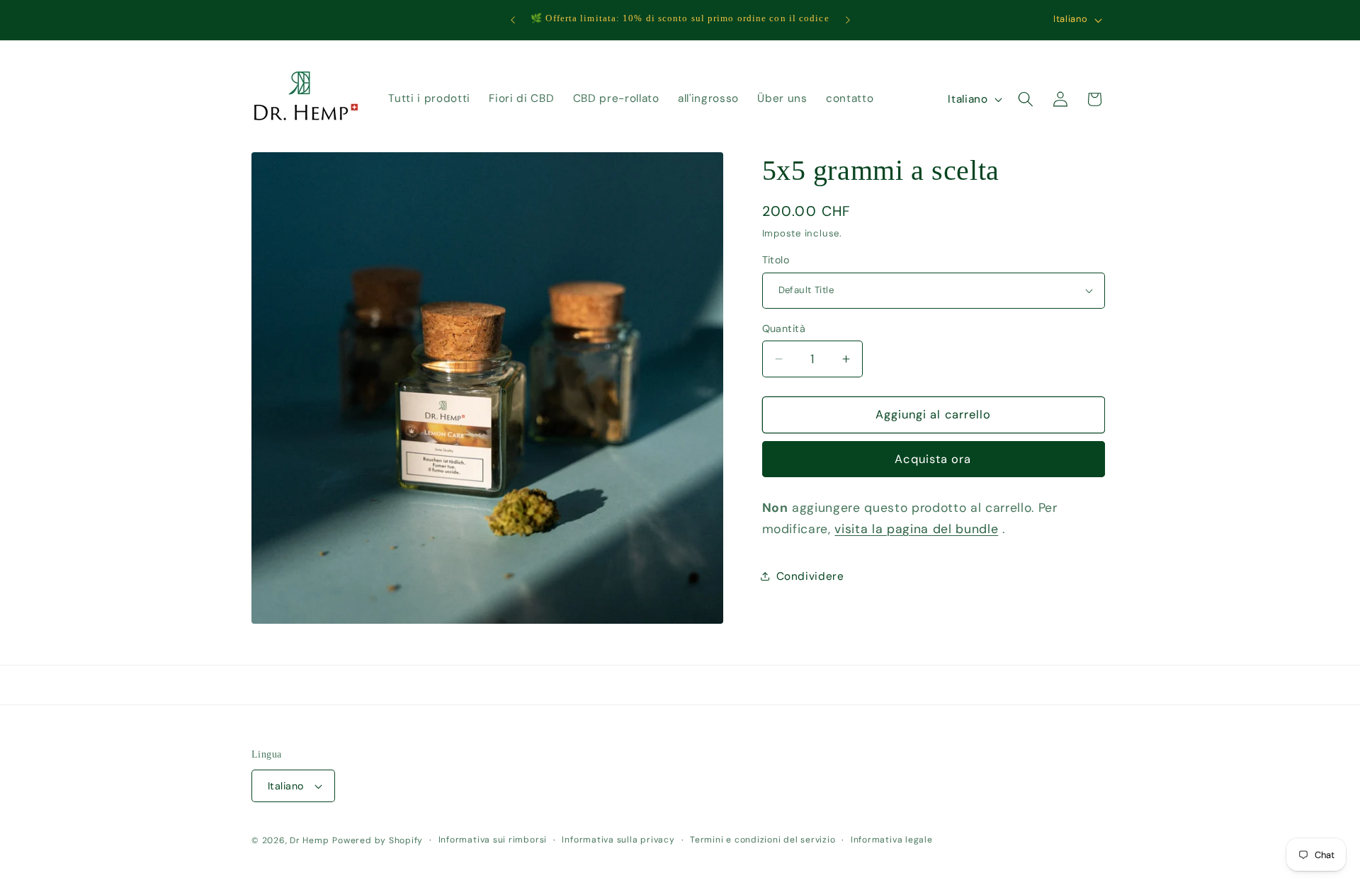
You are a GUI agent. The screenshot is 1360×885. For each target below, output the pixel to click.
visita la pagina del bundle (916, 529)
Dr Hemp (309, 840)
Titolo (776, 259)
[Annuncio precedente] (512, 20)
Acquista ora (933, 459)
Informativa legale (892, 839)
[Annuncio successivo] (847, 20)
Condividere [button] (810, 576)
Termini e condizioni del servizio (762, 839)
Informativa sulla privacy (618, 839)
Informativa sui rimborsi (492, 839)
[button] (1026, 99)
